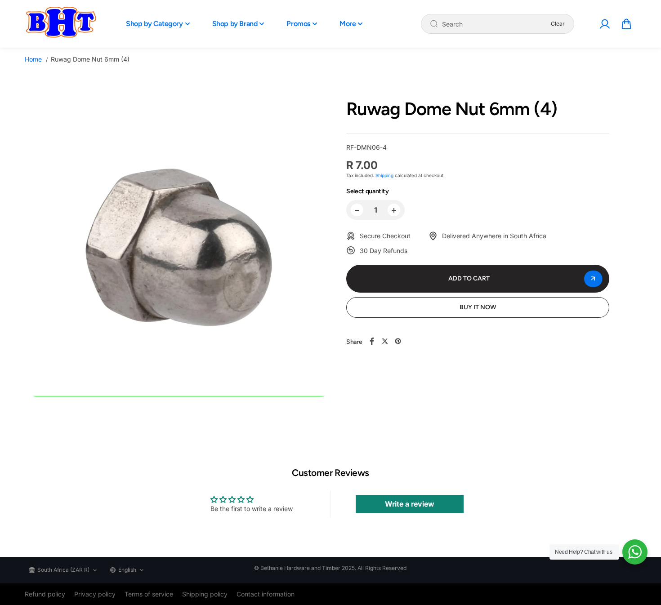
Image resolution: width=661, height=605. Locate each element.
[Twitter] (385, 341)
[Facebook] (371, 341)
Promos (298, 23)
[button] (626, 24)
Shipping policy (205, 594)
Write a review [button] (409, 503)
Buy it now (478, 307)
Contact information (266, 594)
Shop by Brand (235, 23)
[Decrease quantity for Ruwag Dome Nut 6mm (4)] (357, 210)
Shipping (384, 175)
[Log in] (604, 24)
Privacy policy (95, 594)
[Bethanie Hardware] (61, 23)
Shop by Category (154, 23)
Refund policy (45, 594)
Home (33, 59)
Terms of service (149, 594)
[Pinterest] (398, 341)
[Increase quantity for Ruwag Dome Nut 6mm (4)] (394, 210)
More (347, 23)
